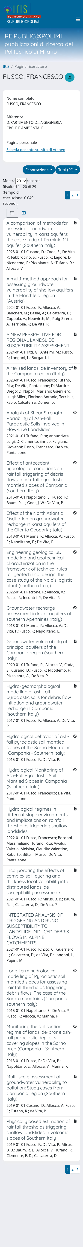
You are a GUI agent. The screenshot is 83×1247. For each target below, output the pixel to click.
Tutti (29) (66, 169)
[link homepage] (17, 8)
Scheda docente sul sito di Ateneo (35, 149)
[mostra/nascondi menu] (78, 19)
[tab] (12, 213)
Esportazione (38, 169)
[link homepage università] (24, 19)
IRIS (6, 66)
